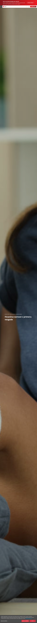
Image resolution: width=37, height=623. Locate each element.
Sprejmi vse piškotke (25, 620)
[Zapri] (35, 617)
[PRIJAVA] (28, 6)
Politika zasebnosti (29, 618)
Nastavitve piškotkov (4, 620)
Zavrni (33, 620)
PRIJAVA (28, 6)
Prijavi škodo (30, 2)
